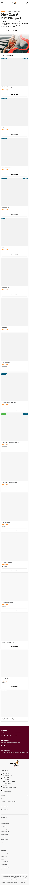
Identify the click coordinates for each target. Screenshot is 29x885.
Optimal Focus (6, 287)
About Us (3, 798)
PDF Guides (3, 826)
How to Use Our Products (6, 836)
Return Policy (3, 859)
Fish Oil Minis (6, 678)
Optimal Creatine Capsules (9, 718)
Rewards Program (4, 829)
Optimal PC (5, 327)
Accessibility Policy (5, 867)
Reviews (2, 804)
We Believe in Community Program (8, 801)
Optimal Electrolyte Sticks (9, 402)
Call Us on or (9, 781)
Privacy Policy (4, 864)
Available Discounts (5, 831)
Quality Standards (4, 806)
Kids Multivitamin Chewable (10, 482)
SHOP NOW (14, 94)
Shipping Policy (4, 856)
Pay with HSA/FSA (5, 861)
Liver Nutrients (6, 167)
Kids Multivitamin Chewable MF (11, 442)
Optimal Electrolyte (7, 87)
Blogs (2, 842)
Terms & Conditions (5, 853)
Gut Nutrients (6, 522)
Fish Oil (4, 247)
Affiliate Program (4, 821)
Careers (2, 812)
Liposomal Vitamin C (7, 127)
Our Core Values (4, 809)
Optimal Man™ (6, 207)
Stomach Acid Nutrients (8, 642)
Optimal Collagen (7, 562)
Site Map (2, 869)
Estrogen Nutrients (7, 602)
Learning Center (4, 839)
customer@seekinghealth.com (9, 787)
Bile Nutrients (6, 362)
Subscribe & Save (4, 834)
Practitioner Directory (5, 845)
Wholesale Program (5, 823)
